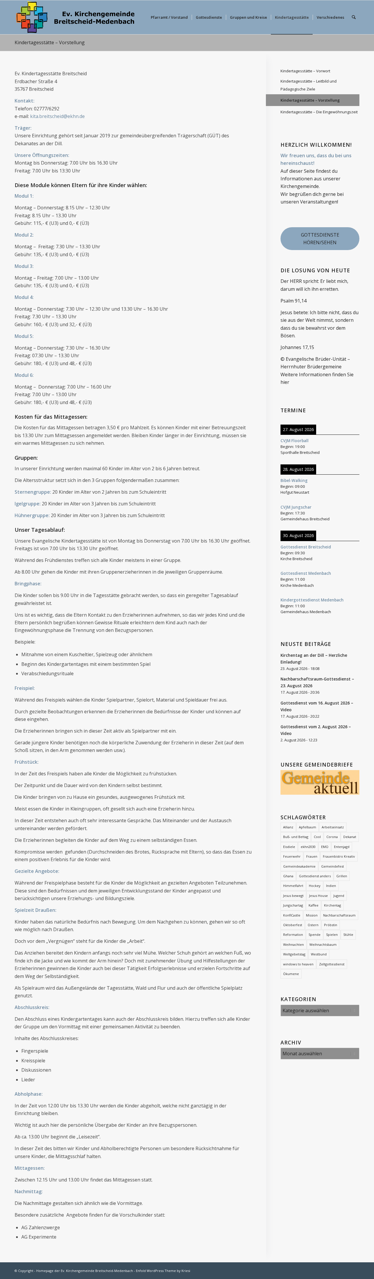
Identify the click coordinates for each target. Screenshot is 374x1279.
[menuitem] (169, 17)
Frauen (311, 856)
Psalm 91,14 (293, 300)
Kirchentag (332, 905)
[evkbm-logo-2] (75, 17)
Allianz (288, 827)
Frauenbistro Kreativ (339, 856)
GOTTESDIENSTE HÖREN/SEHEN (320, 239)
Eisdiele (289, 846)
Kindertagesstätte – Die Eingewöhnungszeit (319, 111)
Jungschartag (293, 905)
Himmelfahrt (293, 885)
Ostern (313, 925)
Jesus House (318, 895)
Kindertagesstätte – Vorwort (305, 70)
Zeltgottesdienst (331, 964)
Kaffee (313, 905)
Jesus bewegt (293, 895)
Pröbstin (330, 925)
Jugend (338, 895)
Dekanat (349, 837)
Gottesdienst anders (315, 876)
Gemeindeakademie (299, 866)
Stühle (348, 934)
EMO (324, 846)
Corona (332, 837)
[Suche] (353, 17)
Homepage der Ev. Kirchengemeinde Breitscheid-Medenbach (84, 1270)
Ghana (288, 876)
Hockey (315, 885)
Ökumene (291, 974)
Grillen (341, 876)
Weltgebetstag (294, 954)
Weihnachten (293, 944)
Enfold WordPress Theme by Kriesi (163, 1270)
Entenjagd (341, 846)
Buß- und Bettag (295, 837)
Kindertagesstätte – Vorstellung (50, 42)
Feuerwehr (292, 856)
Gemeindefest (332, 866)
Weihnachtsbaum (323, 944)
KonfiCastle (291, 915)
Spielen (332, 934)
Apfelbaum (307, 827)
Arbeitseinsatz (333, 827)
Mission (312, 915)
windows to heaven (298, 964)
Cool (317, 837)
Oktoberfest (292, 925)
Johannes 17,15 (297, 347)
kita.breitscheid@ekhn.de (57, 116)
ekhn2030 (308, 846)
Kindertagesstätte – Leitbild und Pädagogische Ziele (308, 84)
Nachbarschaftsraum (339, 915)
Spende (315, 934)
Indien (331, 885)
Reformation (293, 934)
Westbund (319, 954)
